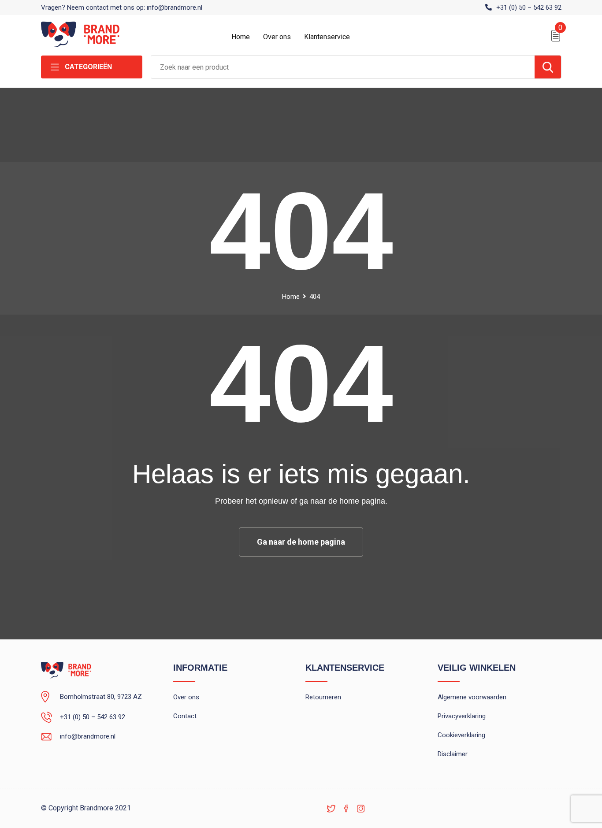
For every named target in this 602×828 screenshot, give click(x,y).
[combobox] (343, 67)
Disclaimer (453, 754)
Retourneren (323, 697)
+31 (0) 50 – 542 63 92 (528, 7)
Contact (185, 716)
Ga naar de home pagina (301, 541)
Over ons (277, 37)
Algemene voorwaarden (472, 697)
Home (240, 37)
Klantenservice (327, 37)
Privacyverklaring (462, 716)
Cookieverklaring (461, 735)
